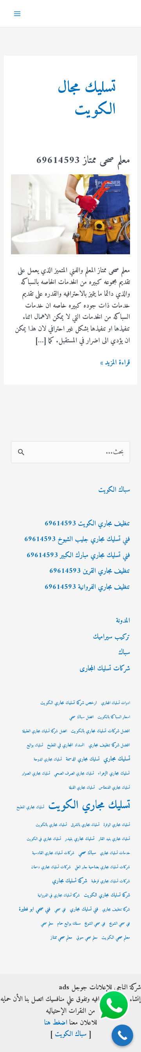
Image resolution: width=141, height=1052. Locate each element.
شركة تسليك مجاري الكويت (107, 895)
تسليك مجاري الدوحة (48, 759)
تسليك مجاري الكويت (89, 805)
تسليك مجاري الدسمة (82, 759)
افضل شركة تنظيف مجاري (109, 745)
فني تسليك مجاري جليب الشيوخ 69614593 (77, 539)
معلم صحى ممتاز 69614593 (83, 160)
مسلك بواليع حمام (69, 923)
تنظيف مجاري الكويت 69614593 (87, 524)
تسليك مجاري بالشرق (85, 825)
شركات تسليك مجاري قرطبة (110, 881)
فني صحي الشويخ (95, 923)
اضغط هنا (55, 1023)
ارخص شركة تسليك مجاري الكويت (68, 703)
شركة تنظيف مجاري (116, 909)
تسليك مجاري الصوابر (36, 773)
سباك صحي (87, 853)
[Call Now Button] (122, 1035)
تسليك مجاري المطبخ (30, 807)
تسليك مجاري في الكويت (44, 839)
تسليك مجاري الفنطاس (114, 787)
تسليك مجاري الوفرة (116, 825)
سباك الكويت (114, 490)
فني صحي (60, 909)
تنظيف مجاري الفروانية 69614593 (87, 587)
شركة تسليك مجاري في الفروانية (59, 895)
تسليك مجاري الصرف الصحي (74, 773)
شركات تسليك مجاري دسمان (51, 867)
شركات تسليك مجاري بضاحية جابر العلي (102, 867)
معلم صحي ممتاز (61, 938)
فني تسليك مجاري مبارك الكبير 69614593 (78, 555)
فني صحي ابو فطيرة (35, 909)
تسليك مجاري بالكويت (51, 825)
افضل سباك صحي (81, 717)
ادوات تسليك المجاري (115, 703)
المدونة (123, 621)
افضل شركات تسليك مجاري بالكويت (100, 731)
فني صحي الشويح (119, 923)
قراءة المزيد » (115, 363)
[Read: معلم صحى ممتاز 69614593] (70, 214)
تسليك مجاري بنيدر (80, 839)
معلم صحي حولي (87, 938)
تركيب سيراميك (111, 637)
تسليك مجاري (116, 759)
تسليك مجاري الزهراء (114, 774)
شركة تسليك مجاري (69, 881)
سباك (124, 652)
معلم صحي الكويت (115, 938)
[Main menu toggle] (17, 13)
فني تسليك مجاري (84, 909)
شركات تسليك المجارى (105, 669)
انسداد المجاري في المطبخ (66, 745)
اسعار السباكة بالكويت (114, 717)
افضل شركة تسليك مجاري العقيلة (44, 731)
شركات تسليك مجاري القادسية (53, 853)
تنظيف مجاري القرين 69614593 (89, 571)
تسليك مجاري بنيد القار (114, 839)
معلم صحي (47, 923)
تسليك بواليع (35, 745)
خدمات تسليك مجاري (115, 853)
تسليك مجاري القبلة (82, 787)
